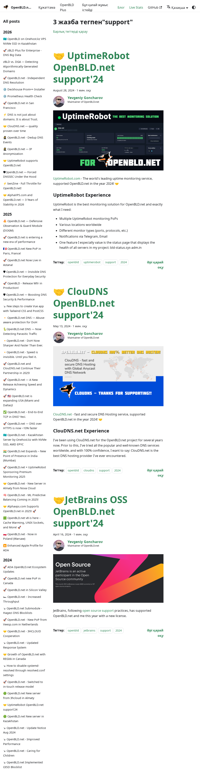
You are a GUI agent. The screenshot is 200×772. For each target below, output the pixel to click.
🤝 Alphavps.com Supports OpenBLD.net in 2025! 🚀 (21, 508)
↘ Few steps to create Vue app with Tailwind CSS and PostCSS (23, 308)
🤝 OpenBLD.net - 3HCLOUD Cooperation (22, 633)
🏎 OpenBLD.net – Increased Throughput (22, 599)
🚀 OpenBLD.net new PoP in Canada (22, 581)
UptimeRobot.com (66, 178)
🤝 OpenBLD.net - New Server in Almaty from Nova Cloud (24, 486)
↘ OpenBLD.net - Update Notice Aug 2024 (24, 730)
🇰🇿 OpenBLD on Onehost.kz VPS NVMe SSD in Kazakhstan (24, 41)
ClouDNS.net (62, 414)
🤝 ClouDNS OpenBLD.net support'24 (84, 303)
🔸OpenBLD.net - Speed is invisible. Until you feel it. (20, 354)
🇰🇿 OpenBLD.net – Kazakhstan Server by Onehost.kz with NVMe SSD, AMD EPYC (24, 439)
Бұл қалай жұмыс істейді (95, 7)
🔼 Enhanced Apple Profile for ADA (23, 548)
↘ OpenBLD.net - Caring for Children (21, 753)
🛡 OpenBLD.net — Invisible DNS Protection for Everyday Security (24, 274)
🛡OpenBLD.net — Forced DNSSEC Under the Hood (19, 174)
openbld (73, 262)
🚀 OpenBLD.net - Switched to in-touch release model (23, 684)
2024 (124, 262)
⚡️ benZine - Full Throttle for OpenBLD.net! (22, 186)
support (110, 262)
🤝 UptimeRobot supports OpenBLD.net (20, 163)
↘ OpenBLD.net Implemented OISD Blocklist (23, 764)
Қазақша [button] (178, 7)
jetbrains (89, 630)
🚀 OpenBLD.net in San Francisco (18, 105)
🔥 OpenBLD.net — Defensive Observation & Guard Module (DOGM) (22, 225)
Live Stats (136, 7)
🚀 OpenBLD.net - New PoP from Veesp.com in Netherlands (25, 622)
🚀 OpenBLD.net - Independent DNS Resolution (24, 80)
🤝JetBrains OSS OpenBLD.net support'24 (90, 511)
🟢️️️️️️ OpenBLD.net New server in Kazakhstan (23, 718)
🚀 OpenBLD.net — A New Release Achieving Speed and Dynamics (22, 384)
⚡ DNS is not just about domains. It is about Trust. (20, 117)
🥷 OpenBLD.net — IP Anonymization (17, 151)
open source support (98, 610)
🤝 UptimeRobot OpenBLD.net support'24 (23, 707)
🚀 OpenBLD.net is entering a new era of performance (22, 239)
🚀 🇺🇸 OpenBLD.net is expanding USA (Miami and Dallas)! (21, 400)
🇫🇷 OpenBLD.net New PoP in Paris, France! (22, 251)
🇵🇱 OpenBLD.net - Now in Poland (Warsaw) (20, 536)
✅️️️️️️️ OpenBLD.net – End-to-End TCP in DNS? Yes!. (23, 414)
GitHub (153, 7)
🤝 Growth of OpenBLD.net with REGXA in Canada (24, 656)
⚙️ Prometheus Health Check (22, 96)
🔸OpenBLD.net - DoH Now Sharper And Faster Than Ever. (23, 343)
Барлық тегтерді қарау (70, 31)
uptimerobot (92, 262)
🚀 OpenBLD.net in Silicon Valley (24, 590)
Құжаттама (46, 7)
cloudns (89, 470)
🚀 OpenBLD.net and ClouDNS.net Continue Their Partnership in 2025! (22, 368)
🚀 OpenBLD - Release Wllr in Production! (22, 285)
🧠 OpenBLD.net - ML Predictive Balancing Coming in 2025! (24, 497)
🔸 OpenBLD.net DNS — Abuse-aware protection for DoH (24, 320)
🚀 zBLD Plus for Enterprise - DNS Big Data (22, 53)
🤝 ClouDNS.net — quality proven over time (20, 128)
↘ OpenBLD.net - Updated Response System (20, 645)
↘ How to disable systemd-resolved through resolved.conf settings (24, 670)
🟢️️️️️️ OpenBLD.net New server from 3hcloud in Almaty (22, 695)
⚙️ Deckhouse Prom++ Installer (24, 89)
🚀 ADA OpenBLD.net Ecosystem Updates (24, 569)
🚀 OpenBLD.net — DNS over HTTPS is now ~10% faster (22, 426)
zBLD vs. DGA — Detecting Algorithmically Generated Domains (20, 66)
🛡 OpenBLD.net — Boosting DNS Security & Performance (25, 297)
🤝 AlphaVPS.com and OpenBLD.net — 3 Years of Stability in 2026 (20, 199)
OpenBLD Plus (67, 7)
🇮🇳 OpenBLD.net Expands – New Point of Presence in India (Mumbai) (24, 455)
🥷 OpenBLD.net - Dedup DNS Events (23, 140)
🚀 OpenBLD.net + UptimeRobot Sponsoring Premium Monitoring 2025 (24, 471)
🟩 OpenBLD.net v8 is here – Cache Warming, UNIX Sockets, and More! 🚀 (23, 522)
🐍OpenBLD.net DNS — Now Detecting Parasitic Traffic (22, 331)
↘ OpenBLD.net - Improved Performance (21, 741)
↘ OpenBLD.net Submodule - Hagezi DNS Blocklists (22, 610)
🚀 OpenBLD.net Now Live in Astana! (22, 262)
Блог (121, 7)
